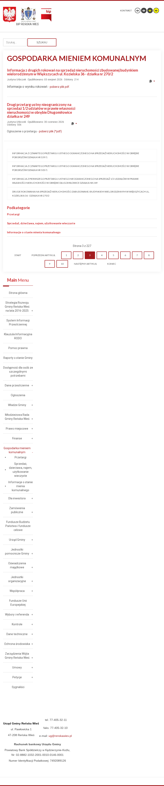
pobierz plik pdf (59, 86)
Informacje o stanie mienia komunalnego (34, 232)
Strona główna (18, 292)
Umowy (17, 667)
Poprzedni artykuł (43, 255)
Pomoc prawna (18, 348)
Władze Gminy (17, 405)
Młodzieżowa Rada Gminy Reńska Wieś (17, 416)
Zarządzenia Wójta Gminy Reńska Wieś (17, 655)
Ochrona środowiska (17, 643)
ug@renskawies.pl (60, 735)
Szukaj (42, 42)
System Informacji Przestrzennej (18, 322)
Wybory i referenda (17, 614)
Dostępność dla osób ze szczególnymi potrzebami (18, 371)
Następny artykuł (85, 263)
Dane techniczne (17, 634)
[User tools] (152, 81)
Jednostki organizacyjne (17, 579)
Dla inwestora (17, 498)
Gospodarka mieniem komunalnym (17, 450)
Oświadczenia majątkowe (17, 565)
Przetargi (13, 214)
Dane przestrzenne (17, 385)
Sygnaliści (18, 687)
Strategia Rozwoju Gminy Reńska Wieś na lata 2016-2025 (17, 306)
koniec (111, 263)
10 (62, 263)
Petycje (17, 677)
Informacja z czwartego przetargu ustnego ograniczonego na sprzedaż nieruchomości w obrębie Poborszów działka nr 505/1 (75, 168)
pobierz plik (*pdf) (50, 131)
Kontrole (17, 624)
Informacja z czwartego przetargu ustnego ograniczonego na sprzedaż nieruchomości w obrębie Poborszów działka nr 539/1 (75, 155)
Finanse (17, 438)
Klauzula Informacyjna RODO (18, 336)
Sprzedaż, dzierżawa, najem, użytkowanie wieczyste (41, 223)
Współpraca (17, 590)
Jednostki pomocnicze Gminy (17, 551)
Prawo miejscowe (17, 428)
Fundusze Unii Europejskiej (18, 602)
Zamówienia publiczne (17, 510)
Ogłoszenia (18, 395)
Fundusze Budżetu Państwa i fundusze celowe (18, 526)
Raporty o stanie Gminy (18, 357)
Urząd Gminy (17, 539)
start (17, 255)
